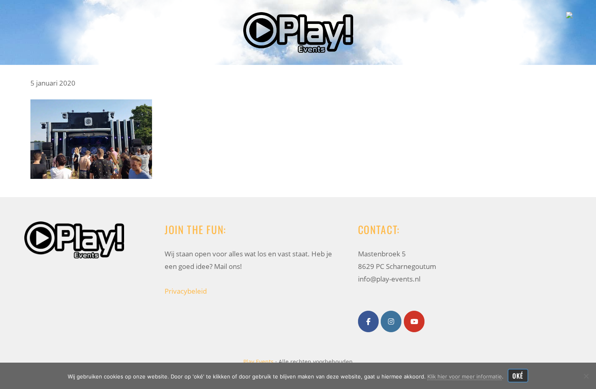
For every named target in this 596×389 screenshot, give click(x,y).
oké (517, 375)
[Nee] (586, 376)
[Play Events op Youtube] (414, 321)
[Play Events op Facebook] (368, 321)
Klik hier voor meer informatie (464, 376)
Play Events (11, 14)
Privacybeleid (186, 291)
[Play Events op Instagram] (391, 321)
